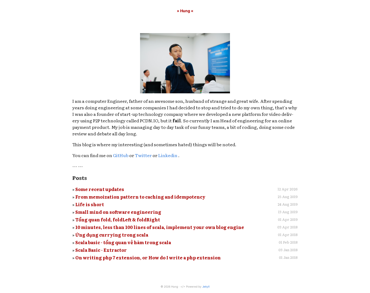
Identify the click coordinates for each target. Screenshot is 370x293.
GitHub (120, 155)
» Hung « (185, 10)
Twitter (143, 155)
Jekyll (205, 286)
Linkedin (168, 155)
